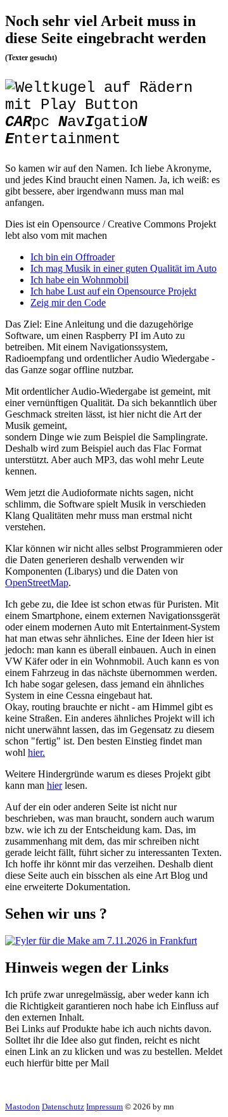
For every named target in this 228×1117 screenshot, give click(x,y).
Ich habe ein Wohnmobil (79, 279)
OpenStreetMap (36, 582)
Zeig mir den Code (68, 302)
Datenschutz (63, 1106)
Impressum (104, 1106)
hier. (36, 752)
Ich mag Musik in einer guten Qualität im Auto (123, 268)
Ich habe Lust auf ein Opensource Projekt (113, 291)
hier (54, 785)
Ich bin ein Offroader (72, 257)
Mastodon (22, 1106)
